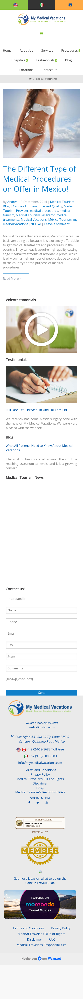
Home (7, 50)
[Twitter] (39, 804)
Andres (12, 202)
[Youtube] (49, 804)
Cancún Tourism (25, 206)
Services (47, 50)
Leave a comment (56, 224)
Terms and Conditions (40, 770)
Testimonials (45, 60)
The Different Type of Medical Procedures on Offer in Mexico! (39, 179)
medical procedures (44, 211)
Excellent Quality (50, 206)
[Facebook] (31, 804)
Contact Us (49, 70)
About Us (26, 50)
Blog (68, 60)
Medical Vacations (34, 219)
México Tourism (60, 219)
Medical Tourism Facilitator (35, 215)
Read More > (12, 278)
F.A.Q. (40, 788)
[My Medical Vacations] (42, 19)
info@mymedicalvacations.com (40, 763)
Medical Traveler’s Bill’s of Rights (40, 779)
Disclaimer (40, 783)
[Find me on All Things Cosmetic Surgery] (40, 852)
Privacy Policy (40, 774)
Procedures (70, 50)
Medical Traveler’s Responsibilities (40, 792)
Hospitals (18, 60)
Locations (26, 70)
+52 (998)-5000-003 (43, 756)
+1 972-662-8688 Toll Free (45, 749)
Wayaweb (55, 959)
